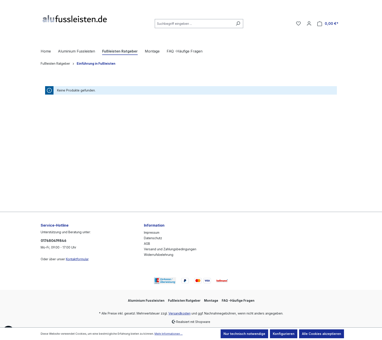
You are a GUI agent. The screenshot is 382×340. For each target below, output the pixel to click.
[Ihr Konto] (309, 23)
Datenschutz (153, 238)
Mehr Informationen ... (169, 333)
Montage (211, 300)
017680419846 (53, 240)
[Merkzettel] (298, 23)
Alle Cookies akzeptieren (321, 334)
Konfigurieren (283, 334)
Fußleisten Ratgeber (184, 300)
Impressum (151, 232)
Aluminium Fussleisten (146, 300)
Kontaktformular (77, 259)
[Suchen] (238, 23)
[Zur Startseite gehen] (74, 22)
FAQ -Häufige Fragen (238, 300)
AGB (147, 243)
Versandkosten (179, 313)
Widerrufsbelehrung (158, 254)
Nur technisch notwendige (244, 334)
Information (154, 225)
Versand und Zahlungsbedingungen (170, 249)
